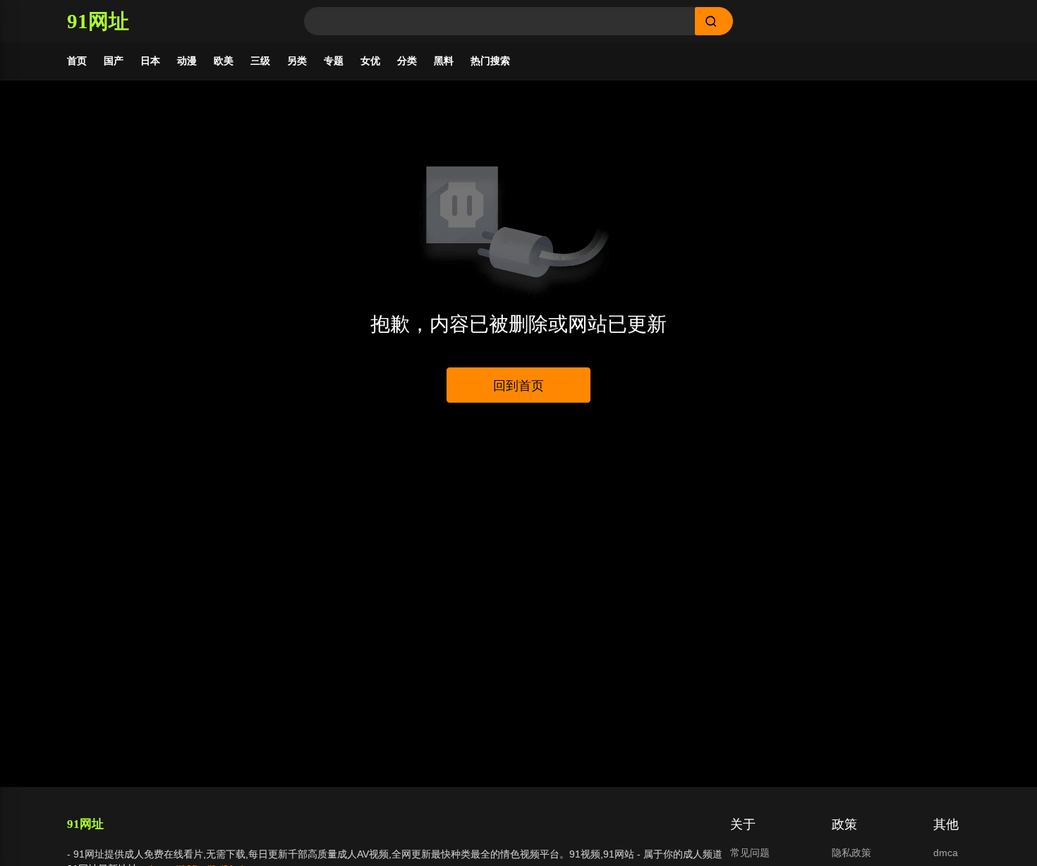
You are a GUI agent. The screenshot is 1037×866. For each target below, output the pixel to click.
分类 (407, 60)
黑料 (444, 60)
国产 (113, 60)
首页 (77, 60)
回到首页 (518, 386)
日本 (150, 60)
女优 (370, 60)
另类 (297, 60)
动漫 (187, 60)
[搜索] (714, 21)
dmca (945, 852)
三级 (260, 60)
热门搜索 (490, 60)
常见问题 (750, 852)
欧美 (224, 60)
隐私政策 (851, 852)
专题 (334, 60)
